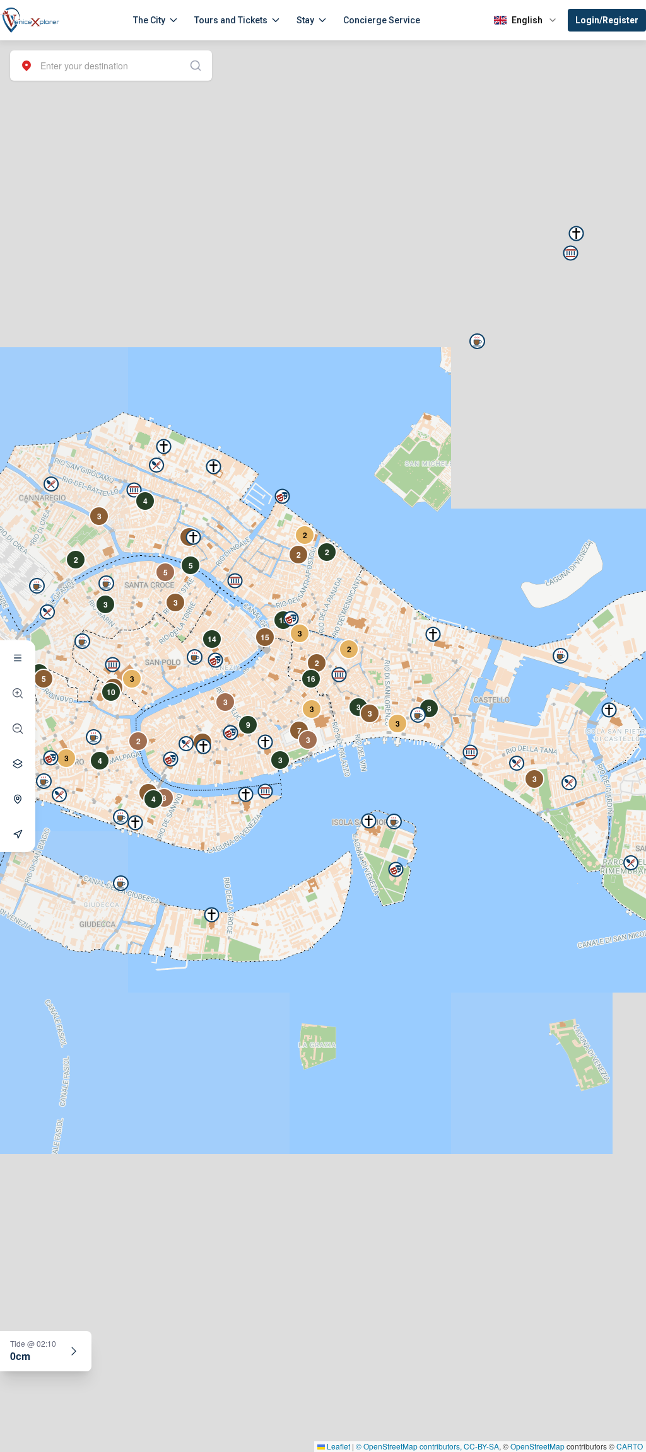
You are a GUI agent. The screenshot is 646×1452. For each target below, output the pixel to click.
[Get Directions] (17, 834)
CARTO (629, 1446)
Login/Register (606, 20)
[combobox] (111, 65)
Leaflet (337, 1446)
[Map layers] (17, 763)
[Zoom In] (17, 693)
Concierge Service (381, 20)
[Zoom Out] (17, 728)
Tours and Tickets (230, 20)
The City (149, 20)
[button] (134, 490)
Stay (305, 20)
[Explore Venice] (17, 658)
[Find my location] (17, 799)
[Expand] (73, 1351)
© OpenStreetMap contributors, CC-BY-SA (427, 1446)
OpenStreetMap (537, 1446)
